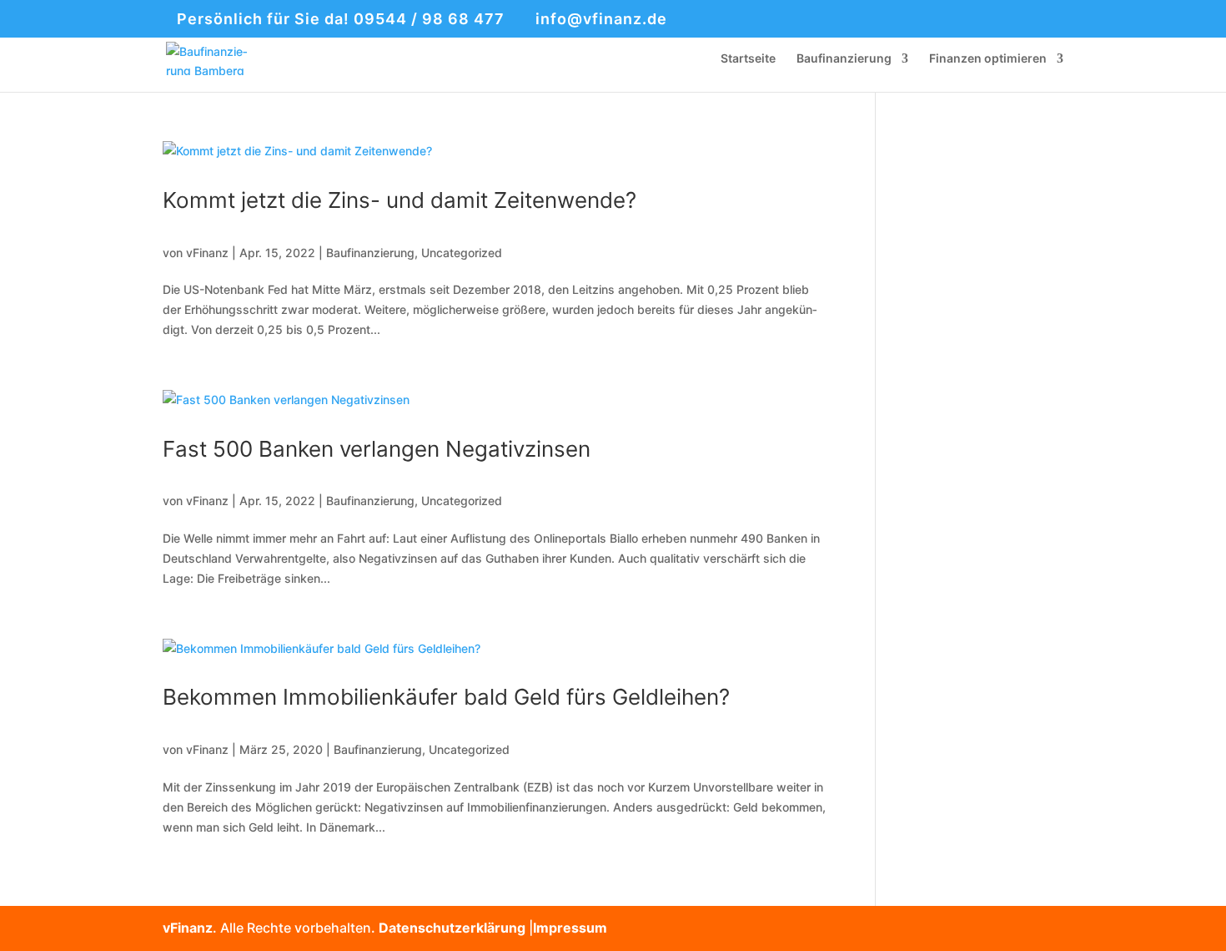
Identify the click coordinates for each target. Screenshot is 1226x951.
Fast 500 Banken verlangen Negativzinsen (376, 449)
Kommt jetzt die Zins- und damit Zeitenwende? (399, 200)
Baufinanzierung (844, 59)
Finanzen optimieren (988, 59)
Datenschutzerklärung (452, 927)
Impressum (570, 927)
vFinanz (207, 252)
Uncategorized (461, 252)
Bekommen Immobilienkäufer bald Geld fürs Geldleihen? (446, 697)
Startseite (748, 59)
